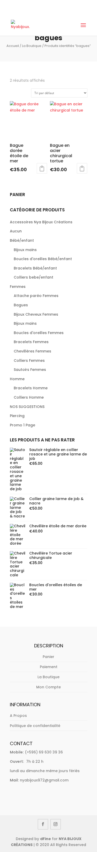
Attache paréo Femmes (36, 295)
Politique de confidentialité (35, 725)
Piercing (17, 415)
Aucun (16, 231)
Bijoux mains (25, 249)
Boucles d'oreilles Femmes (39, 332)
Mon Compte (48, 687)
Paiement (48, 666)
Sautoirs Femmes (30, 369)
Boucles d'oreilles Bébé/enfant (43, 258)
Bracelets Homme (31, 388)
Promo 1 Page (22, 425)
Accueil (12, 45)
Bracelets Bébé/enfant (35, 268)
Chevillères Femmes (32, 351)
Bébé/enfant (22, 240)
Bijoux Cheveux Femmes (36, 314)
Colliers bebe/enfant (33, 277)
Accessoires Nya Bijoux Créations (41, 222)
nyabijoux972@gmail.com (44, 780)
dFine (45, 838)
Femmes (18, 286)
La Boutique (31, 45)
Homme (17, 379)
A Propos (18, 715)
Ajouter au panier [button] (42, 168)
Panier (48, 656)
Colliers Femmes (29, 360)
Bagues (21, 305)
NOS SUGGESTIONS (27, 406)
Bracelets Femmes (31, 341)
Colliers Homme (29, 397)
